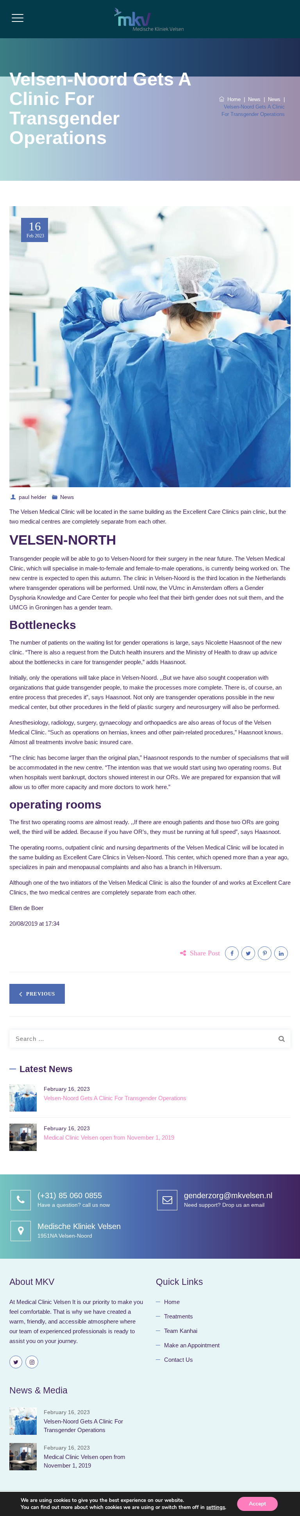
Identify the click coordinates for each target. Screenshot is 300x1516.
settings (215, 1507)
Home (232, 99)
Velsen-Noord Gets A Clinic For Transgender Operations (115, 1098)
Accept (257, 1503)
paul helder (32, 497)
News (67, 497)
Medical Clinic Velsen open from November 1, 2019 (109, 1137)
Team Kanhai (180, 1330)
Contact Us (178, 1359)
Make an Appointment (192, 1345)
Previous (40, 994)
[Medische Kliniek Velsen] (149, 19)
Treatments (178, 1316)
